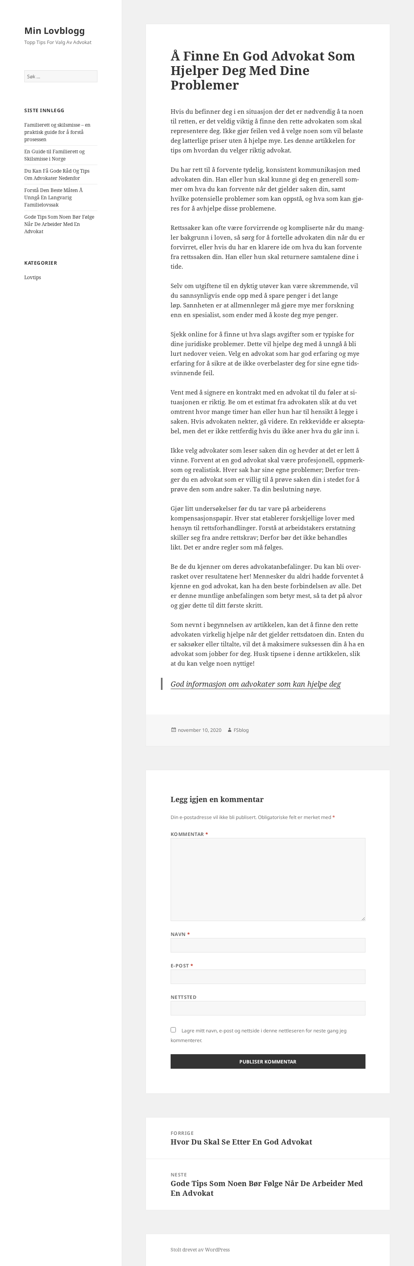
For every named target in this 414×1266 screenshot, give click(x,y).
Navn (180, 934)
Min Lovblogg (54, 30)
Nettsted (184, 997)
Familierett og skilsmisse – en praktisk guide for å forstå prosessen (57, 132)
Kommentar (190, 834)
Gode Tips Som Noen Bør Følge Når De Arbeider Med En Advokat (59, 224)
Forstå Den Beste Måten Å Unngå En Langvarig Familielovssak (53, 197)
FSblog (241, 730)
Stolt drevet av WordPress (200, 1249)
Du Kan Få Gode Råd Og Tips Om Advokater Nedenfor (56, 174)
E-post (182, 965)
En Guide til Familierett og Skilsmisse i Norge (54, 155)
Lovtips (32, 277)
